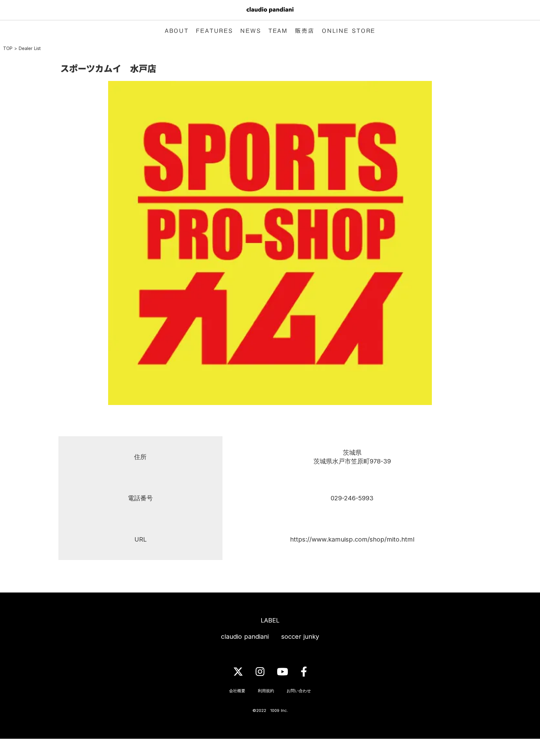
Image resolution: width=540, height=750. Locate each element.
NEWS (250, 31)
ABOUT (177, 31)
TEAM (278, 31)
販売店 (305, 31)
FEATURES (214, 31)
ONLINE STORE (349, 31)
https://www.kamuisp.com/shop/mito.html (352, 539)
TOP (7, 48)
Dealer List (30, 48)
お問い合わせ (299, 690)
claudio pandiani (245, 636)
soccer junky (300, 636)
